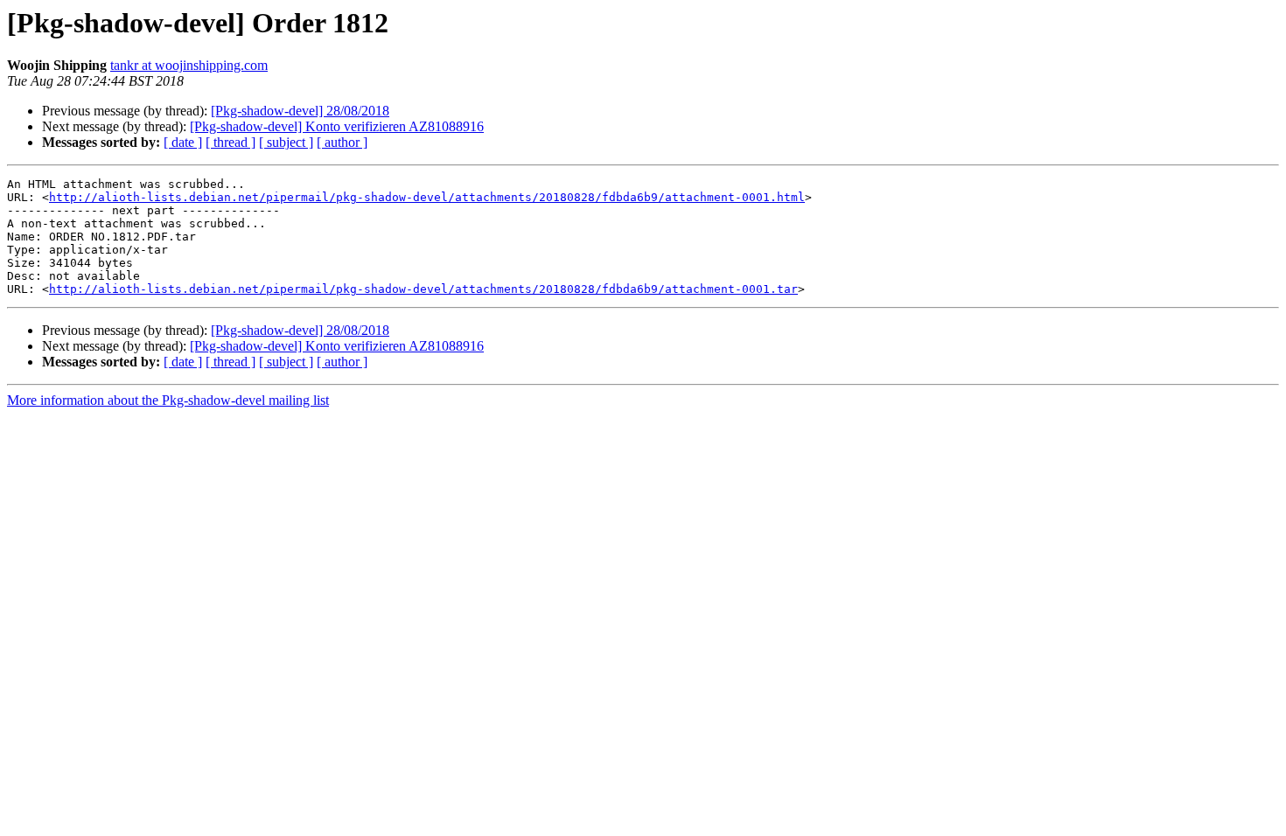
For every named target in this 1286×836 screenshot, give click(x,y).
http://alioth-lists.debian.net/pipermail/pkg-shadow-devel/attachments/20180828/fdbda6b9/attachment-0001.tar (423, 289)
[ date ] (183, 142)
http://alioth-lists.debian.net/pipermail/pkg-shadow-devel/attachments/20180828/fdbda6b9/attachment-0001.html (427, 197)
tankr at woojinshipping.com (189, 65)
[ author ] (342, 142)
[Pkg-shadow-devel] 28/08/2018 (300, 110)
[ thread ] (230, 142)
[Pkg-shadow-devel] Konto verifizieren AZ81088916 (337, 126)
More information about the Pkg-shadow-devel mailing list (168, 400)
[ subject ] (286, 142)
